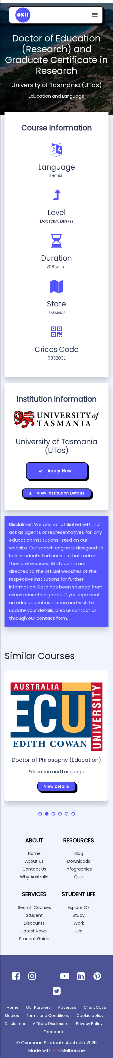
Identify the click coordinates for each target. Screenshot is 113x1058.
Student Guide (34, 939)
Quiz (78, 877)
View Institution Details (60, 493)
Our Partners (38, 1007)
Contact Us (34, 869)
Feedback (54, 1032)
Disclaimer (15, 1023)
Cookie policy (90, 1015)
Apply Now (59, 471)
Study (79, 915)
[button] (40, 814)
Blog (78, 853)
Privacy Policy (89, 1023)
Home (34, 853)
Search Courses (34, 907)
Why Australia (34, 877)
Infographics (79, 869)
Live (79, 931)
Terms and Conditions (47, 1015)
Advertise (67, 1007)
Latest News (34, 931)
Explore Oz (78, 907)
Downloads (78, 861)
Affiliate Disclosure (51, 1023)
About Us (34, 861)
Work (79, 923)
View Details (56, 786)
